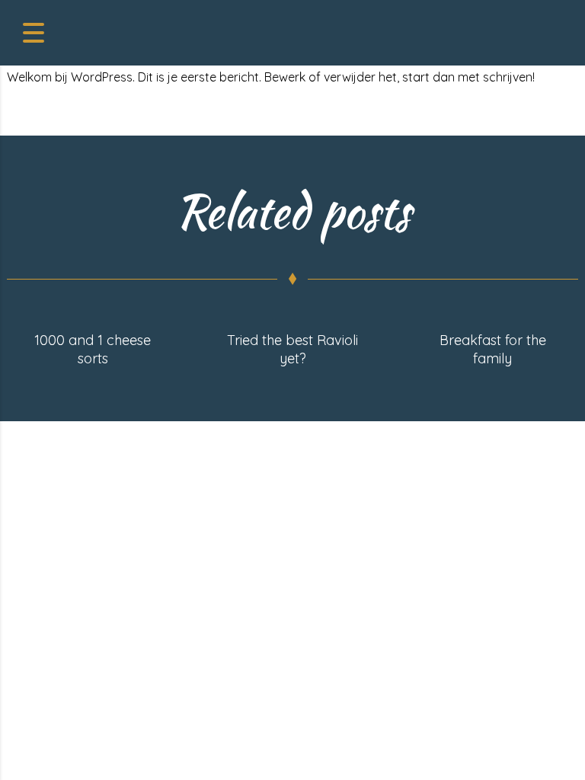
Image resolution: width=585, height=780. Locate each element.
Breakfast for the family (493, 349)
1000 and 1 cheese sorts (92, 349)
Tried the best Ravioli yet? (292, 349)
